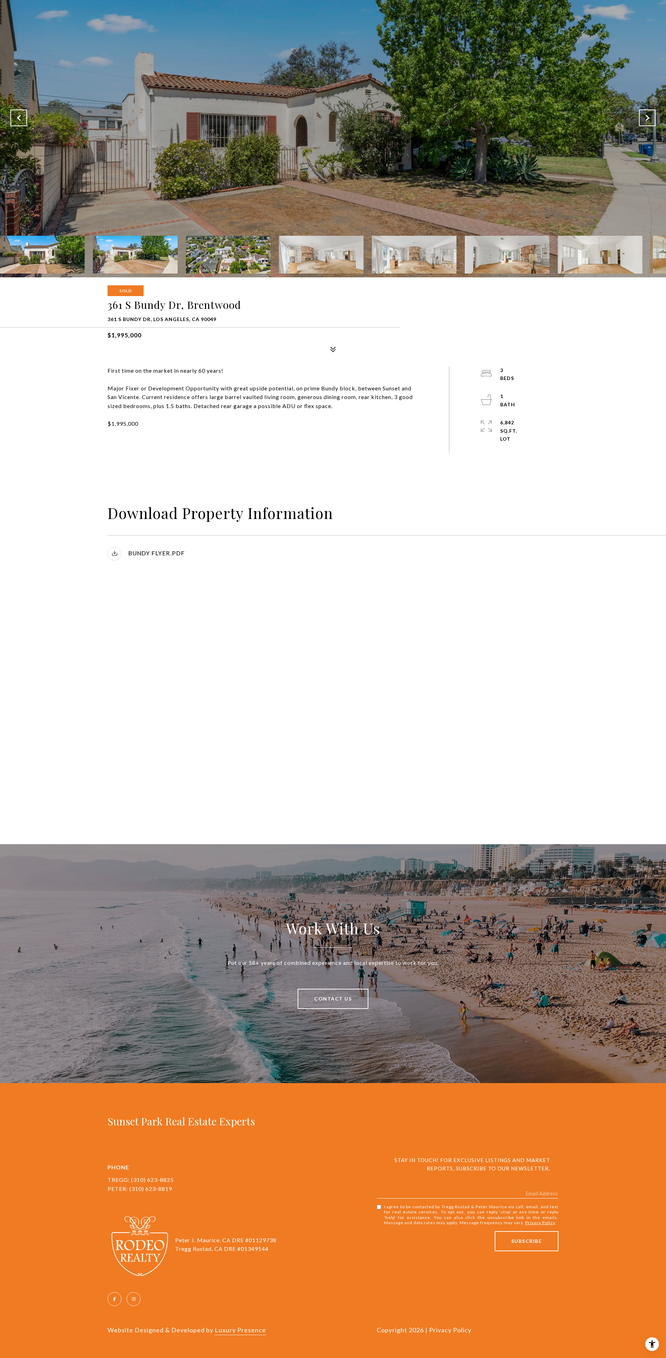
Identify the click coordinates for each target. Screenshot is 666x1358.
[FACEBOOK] (114, 1299)
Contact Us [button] (333, 999)
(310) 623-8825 (152, 1179)
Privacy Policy (540, 1222)
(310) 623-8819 (150, 1188)
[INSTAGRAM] (133, 1299)
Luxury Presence (240, 1330)
